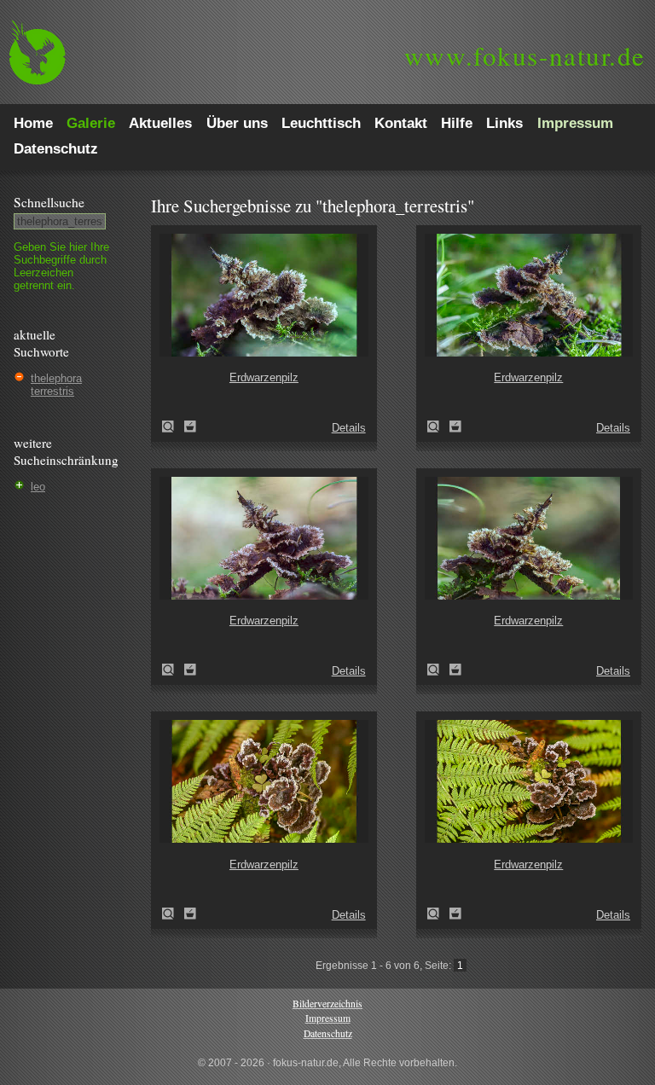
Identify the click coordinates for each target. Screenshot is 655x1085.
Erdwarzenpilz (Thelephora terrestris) (173, 426)
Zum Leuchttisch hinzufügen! (190, 426)
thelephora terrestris (56, 384)
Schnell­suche (49, 202)
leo (38, 486)
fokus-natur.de (525, 55)
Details (349, 427)
